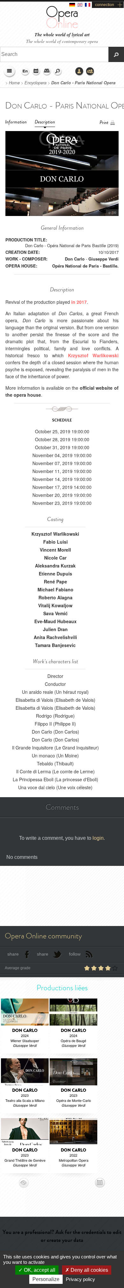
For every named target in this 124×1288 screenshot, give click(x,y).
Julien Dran (55, 629)
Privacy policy (80, 1279)
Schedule (36, 71)
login (98, 838)
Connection (79, 71)
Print (104, 122)
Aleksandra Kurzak (55, 565)
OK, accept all (39, 1270)
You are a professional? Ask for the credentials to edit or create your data (62, 1236)
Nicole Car (55, 557)
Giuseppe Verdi (103, 259)
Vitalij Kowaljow (55, 605)
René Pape (55, 581)
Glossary (47, 71)
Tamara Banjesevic (55, 645)
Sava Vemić (55, 613)
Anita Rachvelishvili (55, 637)
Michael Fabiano (55, 589)
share (13, 954)
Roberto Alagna (55, 597)
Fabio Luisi (55, 542)
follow (74, 954)
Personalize (45, 1279)
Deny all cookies (88, 1270)
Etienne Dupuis (55, 573)
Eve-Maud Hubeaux (55, 621)
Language (25, 71)
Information (16, 122)
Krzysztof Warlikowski (55, 534)
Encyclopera (35, 83)
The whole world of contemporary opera (62, 41)
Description (45, 122)
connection (104, 5)
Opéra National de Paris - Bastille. (85, 266)
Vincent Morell (55, 550)
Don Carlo (75, 259)
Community (90, 71)
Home (14, 83)
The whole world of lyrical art (62, 35)
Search (57, 71)
